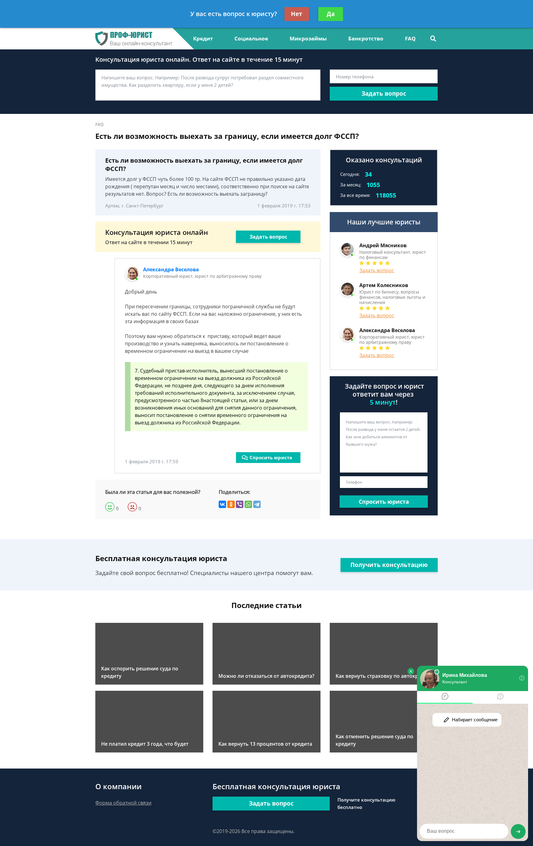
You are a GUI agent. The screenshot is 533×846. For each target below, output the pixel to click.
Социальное (251, 38)
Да (331, 14)
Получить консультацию (389, 565)
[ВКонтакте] (222, 504)
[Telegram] (257, 504)
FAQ (410, 38)
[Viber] (239, 504)
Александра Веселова (171, 269)
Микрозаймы (308, 38)
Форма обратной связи (123, 802)
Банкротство (365, 38)
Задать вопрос (384, 94)
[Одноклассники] (231, 504)
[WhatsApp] (248, 504)
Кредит (203, 38)
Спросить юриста (271, 457)
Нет (296, 14)
